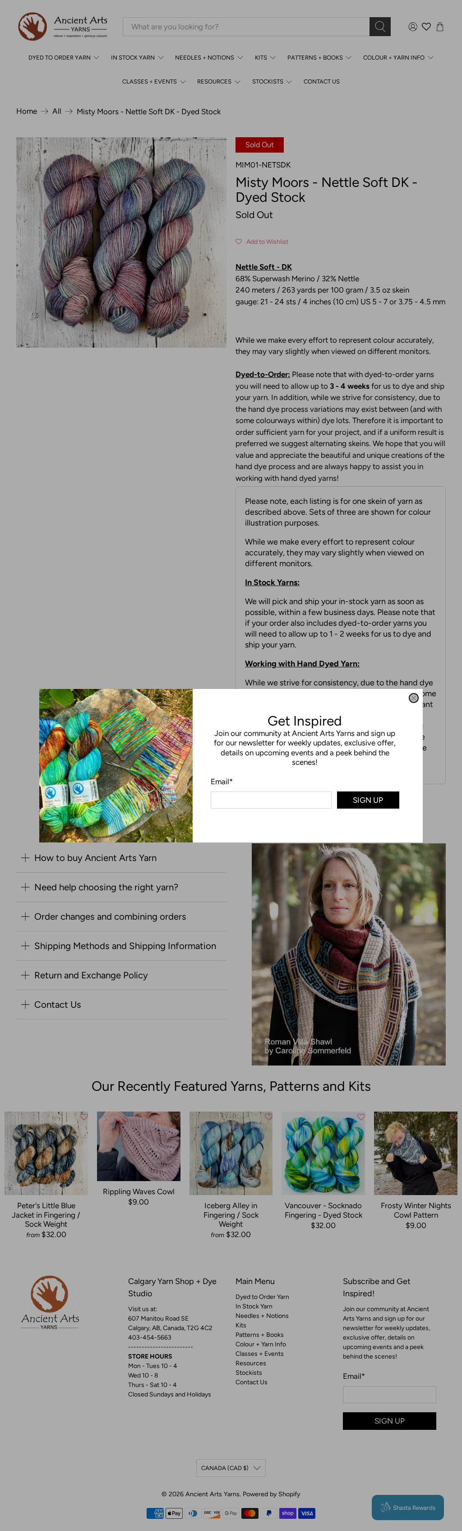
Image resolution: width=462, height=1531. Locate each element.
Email (222, 781)
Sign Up (368, 799)
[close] (413, 698)
